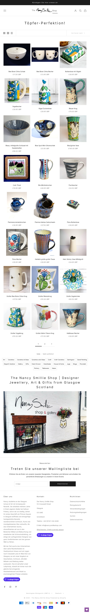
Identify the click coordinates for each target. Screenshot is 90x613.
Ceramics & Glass (23, 360)
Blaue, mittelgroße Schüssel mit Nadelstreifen (17, 147)
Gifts (27, 364)
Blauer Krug (73, 108)
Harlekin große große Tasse (45, 259)
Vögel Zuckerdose (45, 108)
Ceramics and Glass (38, 360)
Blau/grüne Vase (73, 145)
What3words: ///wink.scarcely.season (50, 530)
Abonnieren (62, 484)
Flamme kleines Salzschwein (45, 222)
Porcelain (83, 364)
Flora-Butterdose (73, 222)
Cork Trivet (17, 185)
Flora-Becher (17, 259)
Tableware (45, 368)
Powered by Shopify (58, 598)
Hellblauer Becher (73, 333)
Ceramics (11, 360)
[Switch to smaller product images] (8, 33)
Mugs (75, 364)
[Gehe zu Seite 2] (51, 343)
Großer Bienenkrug (45, 296)
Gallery (20, 364)
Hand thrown (36, 364)
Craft (49, 360)
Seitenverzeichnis (76, 519)
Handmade (47, 364)
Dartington (70, 360)
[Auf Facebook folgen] (5, 587)
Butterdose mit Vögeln (73, 71)
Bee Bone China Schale (17, 71)
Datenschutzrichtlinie (77, 501)
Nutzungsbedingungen (78, 512)
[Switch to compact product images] (12, 33)
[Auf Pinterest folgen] (16, 587)
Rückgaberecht (75, 505)
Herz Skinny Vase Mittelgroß (73, 259)
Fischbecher (73, 185)
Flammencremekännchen (17, 222)
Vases (54, 368)
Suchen (72, 516)
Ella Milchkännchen (45, 185)
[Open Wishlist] (87, 610)
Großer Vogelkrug (17, 333)
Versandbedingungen (77, 509)
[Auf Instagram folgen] (10, 587)
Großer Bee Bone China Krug (17, 296)
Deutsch (58, 593)
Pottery (36, 368)
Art (4, 360)
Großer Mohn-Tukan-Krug (45, 333)
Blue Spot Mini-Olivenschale (45, 145)
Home (38, 354)
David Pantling (82, 360)
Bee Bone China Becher (45, 71)
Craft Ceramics (59, 360)
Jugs (68, 364)
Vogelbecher (16, 106)
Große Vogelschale (73, 296)
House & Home (59, 364)
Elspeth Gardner (9, 364)
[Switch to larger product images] (4, 33)
